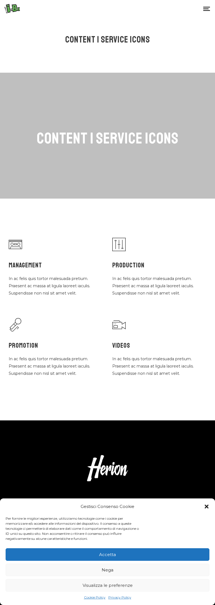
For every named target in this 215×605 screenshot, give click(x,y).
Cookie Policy (95, 597)
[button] (206, 506)
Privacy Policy (119, 597)
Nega (107, 570)
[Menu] (206, 8)
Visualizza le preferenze (108, 585)
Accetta (107, 554)
